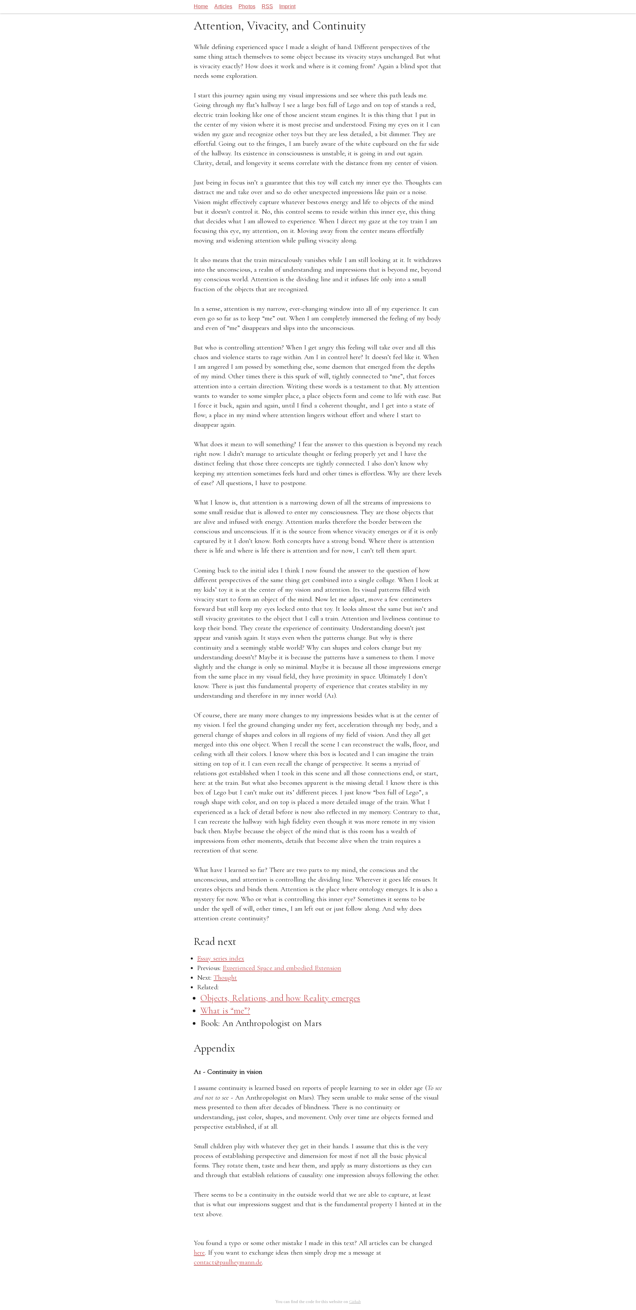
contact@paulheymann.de (228, 1262)
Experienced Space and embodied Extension (282, 968)
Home (201, 6)
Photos (246, 6)
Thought (225, 977)
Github (355, 1301)
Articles (223, 6)
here (199, 1252)
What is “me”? (225, 1010)
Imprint (287, 6)
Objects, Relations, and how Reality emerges (280, 998)
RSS (267, 6)
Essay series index (220, 958)
